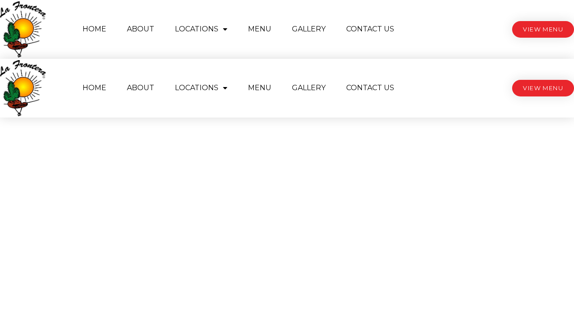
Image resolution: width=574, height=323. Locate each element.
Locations (196, 29)
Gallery (309, 29)
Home (94, 29)
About (140, 29)
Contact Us (370, 29)
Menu (259, 29)
